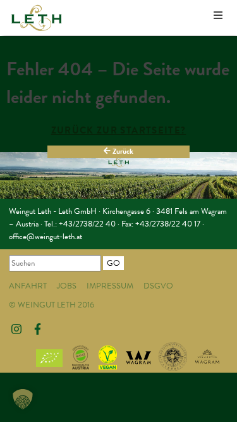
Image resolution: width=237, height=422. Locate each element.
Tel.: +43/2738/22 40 (80, 224)
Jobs (66, 286)
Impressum (110, 286)
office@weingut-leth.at (45, 236)
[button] (23, 399)
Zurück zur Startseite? (118, 130)
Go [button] (113, 263)
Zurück (122, 151)
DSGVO (158, 286)
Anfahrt (28, 286)
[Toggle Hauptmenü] (217, 16)
